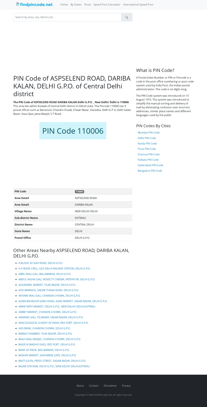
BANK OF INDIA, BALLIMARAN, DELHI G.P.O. (44, 350)
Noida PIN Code (147, 143)
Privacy (126, 385)
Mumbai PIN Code (149, 132)
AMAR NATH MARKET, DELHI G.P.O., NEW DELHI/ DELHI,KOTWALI (56, 306)
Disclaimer (110, 385)
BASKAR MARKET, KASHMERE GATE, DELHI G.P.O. (47, 355)
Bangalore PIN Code (150, 170)
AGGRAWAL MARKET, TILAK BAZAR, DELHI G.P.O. (47, 285)
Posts (87, 4)
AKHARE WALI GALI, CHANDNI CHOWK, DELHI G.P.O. (49, 295)
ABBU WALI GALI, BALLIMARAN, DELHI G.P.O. (44, 274)
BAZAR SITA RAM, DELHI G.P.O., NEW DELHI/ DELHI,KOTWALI (54, 366)
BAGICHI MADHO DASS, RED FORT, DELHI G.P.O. (46, 344)
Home (64, 4)
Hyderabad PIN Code (150, 165)
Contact (94, 385)
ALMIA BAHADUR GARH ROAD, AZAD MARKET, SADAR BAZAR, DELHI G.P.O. (62, 301)
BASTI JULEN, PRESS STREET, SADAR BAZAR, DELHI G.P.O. (52, 361)
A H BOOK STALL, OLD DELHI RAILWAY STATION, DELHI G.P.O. (54, 268)
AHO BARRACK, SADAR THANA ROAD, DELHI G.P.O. (48, 290)
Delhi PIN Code (147, 138)
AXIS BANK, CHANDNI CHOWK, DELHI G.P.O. (44, 328)
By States (76, 4)
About (80, 385)
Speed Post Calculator (107, 4)
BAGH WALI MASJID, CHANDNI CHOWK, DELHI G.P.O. (49, 339)
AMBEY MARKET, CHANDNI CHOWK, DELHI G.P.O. (47, 312)
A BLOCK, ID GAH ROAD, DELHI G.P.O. (40, 263)
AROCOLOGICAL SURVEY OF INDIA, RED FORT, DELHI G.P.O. (53, 323)
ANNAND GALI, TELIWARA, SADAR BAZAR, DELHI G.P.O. (50, 317)
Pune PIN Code (147, 149)
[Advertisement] (72, 47)
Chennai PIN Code (149, 154)
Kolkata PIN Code (148, 159)
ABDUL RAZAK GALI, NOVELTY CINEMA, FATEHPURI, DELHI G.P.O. (56, 279)
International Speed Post (138, 4)
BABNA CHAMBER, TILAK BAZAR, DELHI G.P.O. (45, 333)
